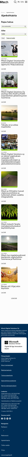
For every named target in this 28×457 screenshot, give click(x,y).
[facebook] (2, 418)
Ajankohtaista (5, 440)
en (22, 2)
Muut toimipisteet (7, 365)
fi (18, 2)
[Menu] (26, 2)
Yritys (3, 450)
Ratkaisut (4, 427)
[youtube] (7, 418)
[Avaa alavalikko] (4, 431)
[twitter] (5, 418)
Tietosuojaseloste (7, 375)
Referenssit (4, 435)
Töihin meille (5, 445)
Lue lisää (3, 69)
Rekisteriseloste (6, 370)
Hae (3, 38)
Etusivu (3, 12)
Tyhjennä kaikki (10, 38)
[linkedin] (10, 418)
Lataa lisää (14, 298)
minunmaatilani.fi (6, 455)
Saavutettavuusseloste (8, 381)
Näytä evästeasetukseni (8, 386)
